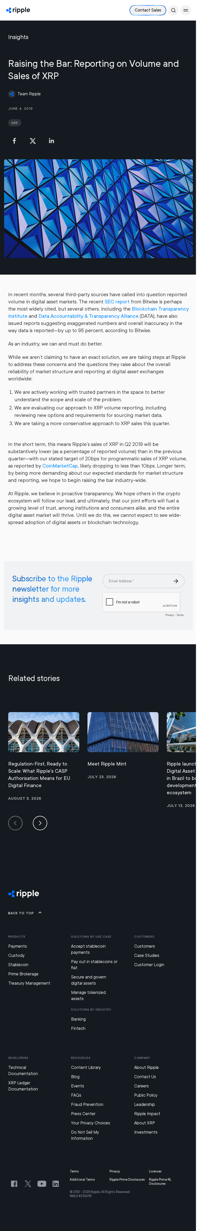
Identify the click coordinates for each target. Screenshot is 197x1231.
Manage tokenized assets (88, 995)
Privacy (115, 1171)
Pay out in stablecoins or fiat (94, 964)
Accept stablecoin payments (88, 949)
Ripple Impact (147, 1113)
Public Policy (145, 1095)
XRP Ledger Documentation (23, 1086)
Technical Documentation (23, 1070)
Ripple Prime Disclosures (127, 1179)
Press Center (83, 1113)
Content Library (86, 1067)
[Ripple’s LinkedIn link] (56, 1184)
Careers (141, 1086)
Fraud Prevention (87, 1104)
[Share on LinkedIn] (51, 141)
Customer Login (149, 964)
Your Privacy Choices (90, 1123)
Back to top (21, 913)
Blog (75, 1076)
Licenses (155, 1171)
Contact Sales (148, 10)
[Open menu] (186, 10)
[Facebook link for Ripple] (14, 1184)
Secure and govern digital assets (88, 980)
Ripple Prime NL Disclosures (160, 1182)
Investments (145, 1132)
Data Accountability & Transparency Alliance (88, 316)
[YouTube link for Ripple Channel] (42, 1184)
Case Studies (146, 955)
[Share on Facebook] (14, 141)
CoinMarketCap (60, 466)
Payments (17, 946)
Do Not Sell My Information (85, 1135)
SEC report (117, 302)
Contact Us (145, 1076)
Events (77, 1086)
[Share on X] (33, 141)
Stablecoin (18, 964)
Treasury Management (29, 983)
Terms (74, 1171)
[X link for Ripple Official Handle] (28, 1184)
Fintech (78, 1028)
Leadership (144, 1104)
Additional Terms (82, 1179)
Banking (78, 1019)
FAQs (76, 1095)
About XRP (144, 1123)
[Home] (18, 10)
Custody (16, 955)
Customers (144, 946)
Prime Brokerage (23, 974)
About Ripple (146, 1067)
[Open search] (173, 10)
